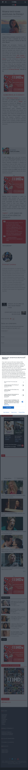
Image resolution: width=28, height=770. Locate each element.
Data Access (14, 412)
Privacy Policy (22, 412)
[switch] (23, 385)
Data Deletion (6, 412)
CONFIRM (8, 407)
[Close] (25, 357)
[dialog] (14, 385)
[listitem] (14, 382)
